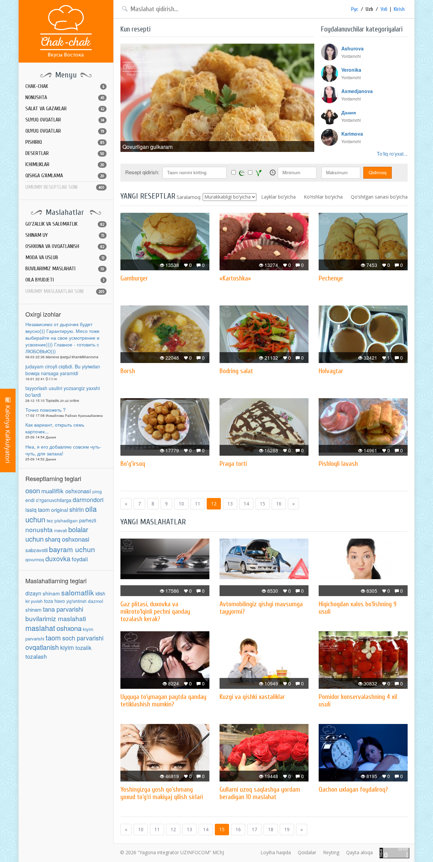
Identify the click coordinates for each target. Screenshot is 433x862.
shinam (51, 593)
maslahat (40, 627)
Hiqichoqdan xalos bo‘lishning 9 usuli (357, 607)
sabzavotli (36, 549)
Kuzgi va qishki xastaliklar (252, 697)
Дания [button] (348, 112)
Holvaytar (331, 371)
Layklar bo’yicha (278, 197)
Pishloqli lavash (338, 464)
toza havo (54, 600)
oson (32, 490)
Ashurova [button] (352, 48)
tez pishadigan (62, 520)
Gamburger (134, 278)
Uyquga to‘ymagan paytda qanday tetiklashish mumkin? (163, 700)
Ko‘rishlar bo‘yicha (323, 197)
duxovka (57, 558)
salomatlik (77, 592)
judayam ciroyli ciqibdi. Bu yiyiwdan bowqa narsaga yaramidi (62, 370)
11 (197, 503)
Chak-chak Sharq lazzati (66, 31)
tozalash (36, 656)
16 (278, 503)
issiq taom (37, 510)
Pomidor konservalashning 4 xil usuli (358, 700)
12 (213, 503)
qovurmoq (34, 560)
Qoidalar (307, 852)
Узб (384, 9)
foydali (80, 559)
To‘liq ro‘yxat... (392, 153)
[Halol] (242, 172)
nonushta (39, 529)
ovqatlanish (42, 647)
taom (53, 637)
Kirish (399, 9)
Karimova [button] (352, 133)
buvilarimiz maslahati (55, 618)
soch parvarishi (83, 637)
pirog (97, 491)
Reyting (331, 852)
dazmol (95, 601)
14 (246, 503)
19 (287, 829)
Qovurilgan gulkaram (147, 147)
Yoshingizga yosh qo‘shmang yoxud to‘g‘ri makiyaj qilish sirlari (161, 793)
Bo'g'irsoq (132, 464)
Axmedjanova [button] (357, 91)
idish (100, 593)
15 (262, 503)
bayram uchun (72, 549)
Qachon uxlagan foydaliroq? (353, 789)
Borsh (127, 371)
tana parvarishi (63, 609)
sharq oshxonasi (67, 539)
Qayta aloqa (359, 852)
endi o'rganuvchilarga (48, 500)
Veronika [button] (351, 69)
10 (181, 503)
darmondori (88, 499)
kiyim (67, 647)
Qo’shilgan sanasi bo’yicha (379, 197)
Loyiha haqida (275, 852)
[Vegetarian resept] (258, 172)
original (59, 509)
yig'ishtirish (76, 601)
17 (254, 829)
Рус (354, 9)
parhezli (87, 520)
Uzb (369, 9)
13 (230, 503)
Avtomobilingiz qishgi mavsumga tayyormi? (261, 607)
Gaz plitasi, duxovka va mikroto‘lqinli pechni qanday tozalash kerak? (155, 611)
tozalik (83, 647)
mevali (60, 530)
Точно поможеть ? (45, 409)
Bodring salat (236, 371)
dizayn (33, 593)
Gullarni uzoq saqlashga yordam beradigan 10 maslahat (260, 793)
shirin (76, 509)
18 (270, 829)
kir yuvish (34, 601)
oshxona (69, 628)
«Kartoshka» (235, 278)
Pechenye (331, 278)
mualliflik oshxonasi (66, 490)
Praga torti (233, 464)
